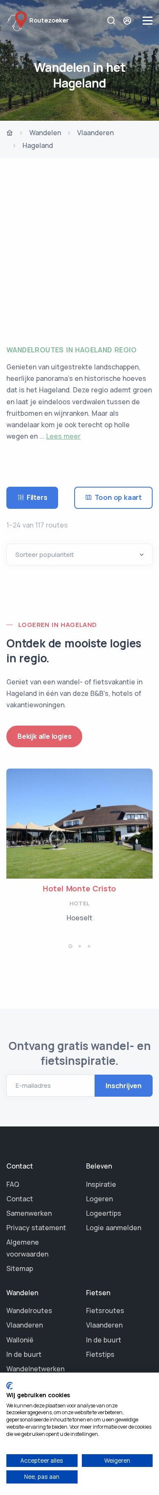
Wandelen (45, 132)
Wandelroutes (29, 1310)
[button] (70, 946)
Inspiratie (101, 1184)
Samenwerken (29, 1213)
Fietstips (100, 1354)
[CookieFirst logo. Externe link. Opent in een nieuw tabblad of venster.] (9, 1386)
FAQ (12, 1184)
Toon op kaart (118, 497)
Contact (19, 1198)
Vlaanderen (95, 132)
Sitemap (19, 1268)
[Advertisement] (79, 249)
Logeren (99, 1198)
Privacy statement (36, 1227)
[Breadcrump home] (9, 133)
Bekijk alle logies (44, 736)
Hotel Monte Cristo (79, 888)
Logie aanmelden (113, 1227)
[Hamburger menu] (147, 21)
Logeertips (103, 1213)
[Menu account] (128, 20)
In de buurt (24, 1354)
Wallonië (19, 1340)
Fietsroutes (105, 1310)
